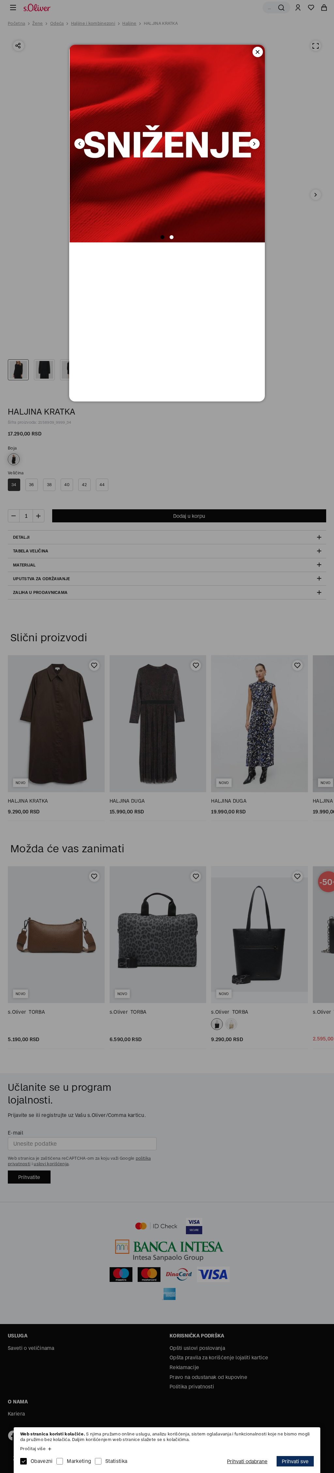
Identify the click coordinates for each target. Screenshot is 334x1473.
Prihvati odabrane (247, 1461)
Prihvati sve (295, 1461)
